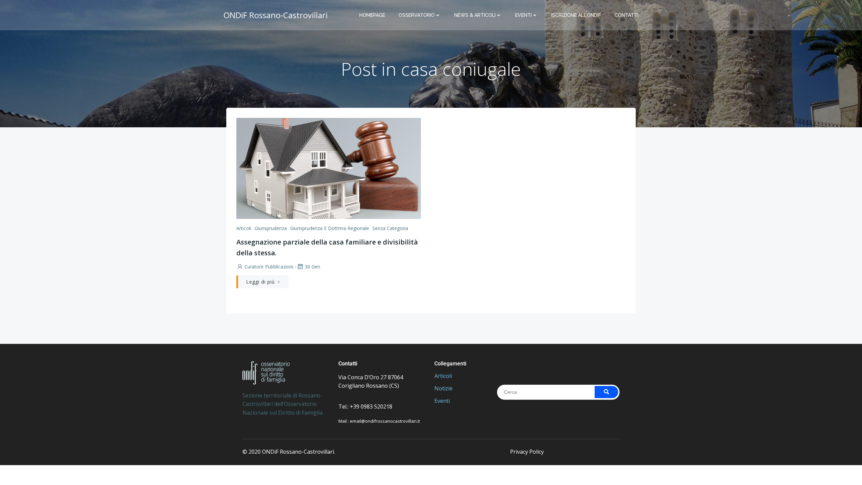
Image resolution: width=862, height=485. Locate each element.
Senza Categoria (390, 228)
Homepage (372, 15)
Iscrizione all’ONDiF (576, 15)
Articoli (243, 228)
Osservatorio (417, 15)
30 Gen (312, 266)
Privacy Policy (527, 451)
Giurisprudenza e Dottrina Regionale (329, 228)
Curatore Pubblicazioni (268, 266)
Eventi (523, 15)
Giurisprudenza (271, 228)
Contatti (626, 15)
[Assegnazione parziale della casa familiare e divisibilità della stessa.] (328, 167)
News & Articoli (475, 15)
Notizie (443, 388)
